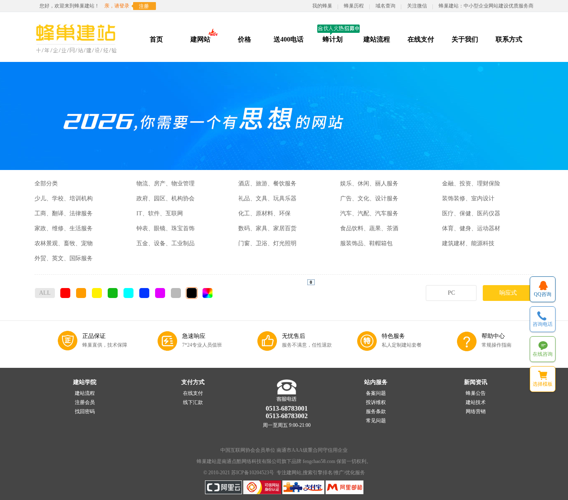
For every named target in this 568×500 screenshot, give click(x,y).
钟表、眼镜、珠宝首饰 (165, 228)
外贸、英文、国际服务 (64, 258)
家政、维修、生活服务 (64, 228)
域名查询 (385, 6)
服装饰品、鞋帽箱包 (366, 243)
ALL (45, 293)
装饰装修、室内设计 (468, 198)
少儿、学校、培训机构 (64, 198)
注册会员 (85, 402)
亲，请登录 (116, 6)
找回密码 (85, 411)
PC (451, 293)
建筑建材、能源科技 (468, 243)
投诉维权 (376, 402)
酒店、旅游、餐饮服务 (267, 183)
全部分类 (46, 183)
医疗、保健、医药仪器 (471, 213)
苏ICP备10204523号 (252, 472)
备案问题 (376, 393)
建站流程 (376, 39)
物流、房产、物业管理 (165, 183)
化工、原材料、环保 (264, 213)
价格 (244, 39)
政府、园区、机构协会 (165, 198)
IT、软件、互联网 (159, 213)
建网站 (200, 39)
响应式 (508, 293)
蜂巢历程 (354, 6)
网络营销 (476, 411)
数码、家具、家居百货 (267, 228)
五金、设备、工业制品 (165, 243)
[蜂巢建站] (78, 56)
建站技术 (476, 402)
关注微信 (417, 6)
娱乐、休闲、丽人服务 (369, 183)
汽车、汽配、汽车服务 (369, 213)
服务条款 (376, 411)
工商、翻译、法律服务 (64, 213)
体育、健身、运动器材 (471, 228)
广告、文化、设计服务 (369, 198)
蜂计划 (333, 39)
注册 (144, 6)
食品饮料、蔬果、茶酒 (369, 228)
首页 (156, 39)
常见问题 (376, 421)
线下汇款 (193, 402)
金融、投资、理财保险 (471, 183)
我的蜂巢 (322, 6)
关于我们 (465, 39)
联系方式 (509, 39)
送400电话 (289, 39)
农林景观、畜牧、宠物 (64, 243)
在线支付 (420, 39)
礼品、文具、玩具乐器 (267, 198)
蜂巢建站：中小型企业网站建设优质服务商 (486, 6)
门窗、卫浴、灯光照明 (267, 243)
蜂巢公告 (476, 393)
